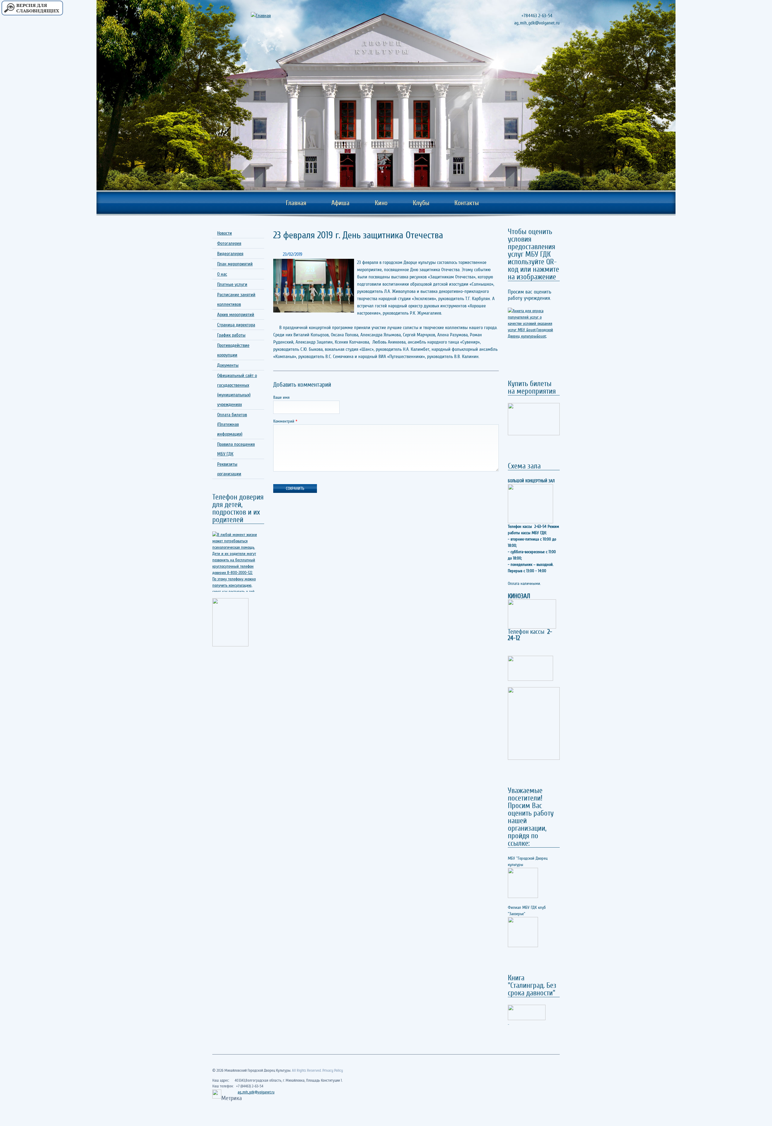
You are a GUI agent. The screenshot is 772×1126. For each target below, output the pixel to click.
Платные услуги (232, 284)
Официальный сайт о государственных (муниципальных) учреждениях (237, 390)
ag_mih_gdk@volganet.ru (256, 1092)
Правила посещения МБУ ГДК (236, 449)
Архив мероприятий (235, 314)
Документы (228, 365)
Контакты (466, 203)
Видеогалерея (230, 253)
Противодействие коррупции (233, 350)
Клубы (421, 203)
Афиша (340, 203)
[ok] (543, 51)
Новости (224, 233)
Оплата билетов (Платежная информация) (232, 424)
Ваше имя (281, 397)
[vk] (554, 51)
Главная (296, 203)
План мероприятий (235, 264)
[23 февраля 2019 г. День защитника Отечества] (313, 285)
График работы (231, 335)
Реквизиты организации (229, 469)
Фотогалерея (229, 243)
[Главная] (269, 15)
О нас (222, 274)
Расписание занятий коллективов (236, 299)
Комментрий (285, 421)
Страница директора (236, 325)
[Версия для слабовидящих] (32, 8)
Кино (381, 203)
